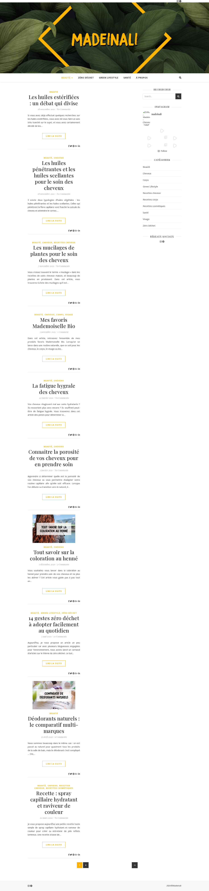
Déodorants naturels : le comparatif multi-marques (54, 724)
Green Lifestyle (108, 77)
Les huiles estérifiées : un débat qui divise (54, 99)
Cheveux (59, 158)
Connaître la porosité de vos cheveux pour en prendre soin (53, 457)
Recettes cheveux (64, 242)
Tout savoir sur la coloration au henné (54, 555)
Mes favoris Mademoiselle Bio (54, 322)
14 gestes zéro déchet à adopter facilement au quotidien (54, 624)
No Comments (63, 109)
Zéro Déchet (86, 77)
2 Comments (63, 564)
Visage (69, 314)
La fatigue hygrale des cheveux (53, 388)
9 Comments (61, 736)
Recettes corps (150, 199)
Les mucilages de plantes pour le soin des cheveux (53, 253)
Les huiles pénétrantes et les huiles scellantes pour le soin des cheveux (53, 175)
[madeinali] (104, 37)
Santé (127, 77)
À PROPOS (142, 77)
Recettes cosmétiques (59, 788)
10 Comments (59, 636)
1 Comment (62, 332)
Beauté (65, 77)
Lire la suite (54, 136)
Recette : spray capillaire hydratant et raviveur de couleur (53, 802)
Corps (60, 314)
